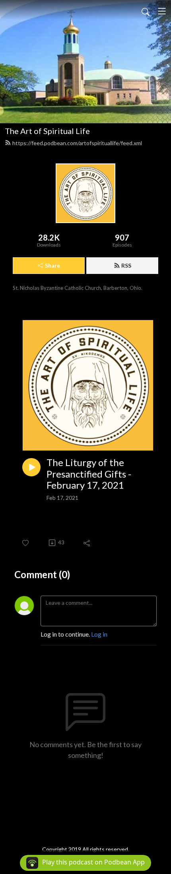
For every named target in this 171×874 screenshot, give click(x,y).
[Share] (87, 542)
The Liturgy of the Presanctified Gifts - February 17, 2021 (89, 474)
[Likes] (26, 543)
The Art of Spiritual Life (47, 131)
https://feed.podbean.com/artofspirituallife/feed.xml (77, 143)
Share (52, 265)
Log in (99, 634)
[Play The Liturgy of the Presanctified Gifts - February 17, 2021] (31, 467)
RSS (126, 265)
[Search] (145, 11)
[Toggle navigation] (162, 11)
